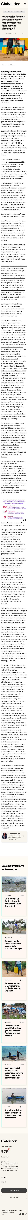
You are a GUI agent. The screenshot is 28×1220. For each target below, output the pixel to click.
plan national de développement (14, 131)
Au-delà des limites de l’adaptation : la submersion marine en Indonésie (13, 1114)
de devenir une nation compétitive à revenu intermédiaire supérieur (12, 140)
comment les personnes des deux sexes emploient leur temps (13, 247)
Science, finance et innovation (8, 1164)
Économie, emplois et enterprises (9, 1163)
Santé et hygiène (5, 1161)
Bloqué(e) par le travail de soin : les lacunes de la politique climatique (13, 945)
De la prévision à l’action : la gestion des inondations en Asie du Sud (13, 902)
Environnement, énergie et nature (14, 11)
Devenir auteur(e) (14, 1190)
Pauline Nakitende (14, 834)
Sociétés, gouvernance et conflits (9, 1166)
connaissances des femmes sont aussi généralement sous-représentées (13, 463)
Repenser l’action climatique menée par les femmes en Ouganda (13, 987)
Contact (4, 1177)
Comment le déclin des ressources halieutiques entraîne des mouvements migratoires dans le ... (14, 1073)
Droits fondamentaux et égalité (9, 1170)
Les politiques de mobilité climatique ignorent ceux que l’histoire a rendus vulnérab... (13, 1030)
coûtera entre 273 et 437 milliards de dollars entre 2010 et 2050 (12, 164)
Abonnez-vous (14, 1197)
